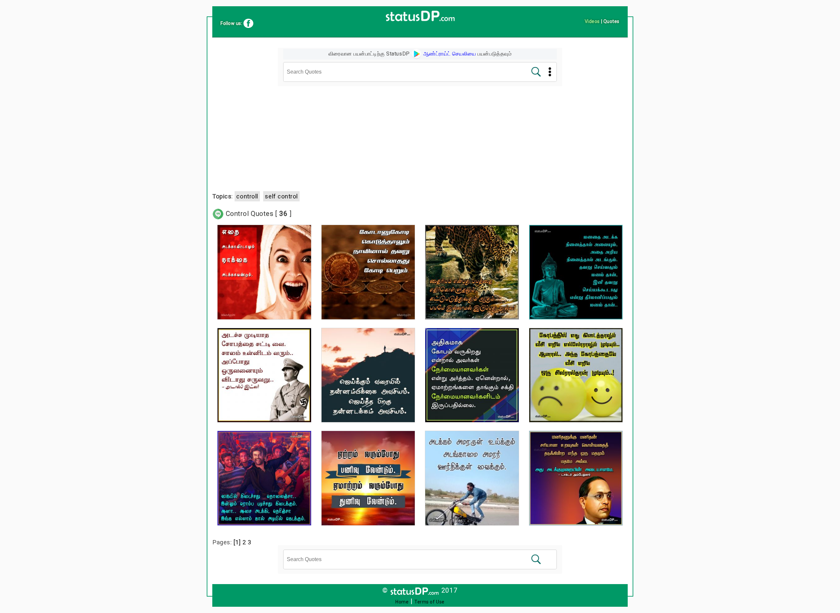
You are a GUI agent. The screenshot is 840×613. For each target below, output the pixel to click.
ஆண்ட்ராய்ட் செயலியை (449, 54)
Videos (592, 21)
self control (281, 196)
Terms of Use (429, 601)
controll (247, 196)
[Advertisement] (420, 135)
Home (402, 601)
